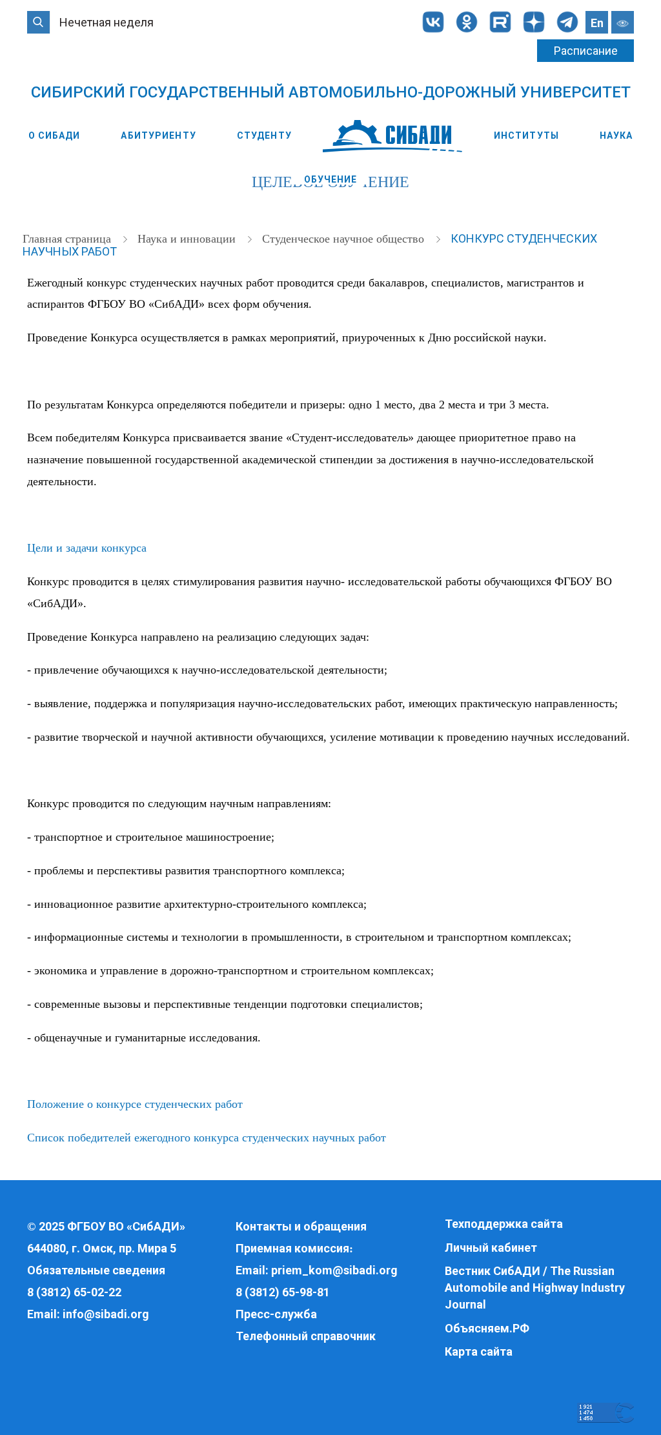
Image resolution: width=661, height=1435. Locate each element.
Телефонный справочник (306, 1336)
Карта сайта (479, 1351)
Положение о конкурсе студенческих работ (135, 1104)
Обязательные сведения (96, 1270)
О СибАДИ (54, 135)
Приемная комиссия (292, 1248)
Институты (526, 135)
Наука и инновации (188, 238)
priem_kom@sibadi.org (334, 1270)
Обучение (331, 179)
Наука (616, 135)
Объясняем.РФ (487, 1328)
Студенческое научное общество (344, 238)
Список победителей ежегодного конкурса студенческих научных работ (206, 1137)
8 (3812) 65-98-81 (283, 1292)
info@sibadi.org (106, 1314)
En (597, 23)
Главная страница (68, 238)
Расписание (586, 50)
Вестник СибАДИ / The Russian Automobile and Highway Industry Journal (535, 1287)
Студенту (264, 135)
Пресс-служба (276, 1314)
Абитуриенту (158, 135)
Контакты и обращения (301, 1226)
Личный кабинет (491, 1247)
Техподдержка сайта (504, 1223)
